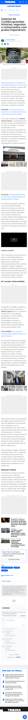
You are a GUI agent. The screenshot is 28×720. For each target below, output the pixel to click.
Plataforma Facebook (15, 590)
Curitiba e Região (14, 6)
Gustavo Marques (10, 39)
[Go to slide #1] (4, 164)
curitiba (17, 567)
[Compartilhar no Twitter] (8, 44)
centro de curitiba (7, 567)
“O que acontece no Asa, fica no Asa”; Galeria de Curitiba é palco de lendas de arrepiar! (13, 112)
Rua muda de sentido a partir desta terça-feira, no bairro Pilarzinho (13, 334)
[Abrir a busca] (26, 2)
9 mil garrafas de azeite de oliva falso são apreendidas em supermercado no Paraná (13, 197)
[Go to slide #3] (19, 164)
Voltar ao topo (6, 581)
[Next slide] (24, 153)
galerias (5, 570)
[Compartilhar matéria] (23, 2)
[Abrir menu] (2, 2)
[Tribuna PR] (14, 710)
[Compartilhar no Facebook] (5, 44)
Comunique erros (8, 575)
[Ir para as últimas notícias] (20, 2)
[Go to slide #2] (12, 164)
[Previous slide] (3, 153)
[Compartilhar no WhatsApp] (2, 44)
